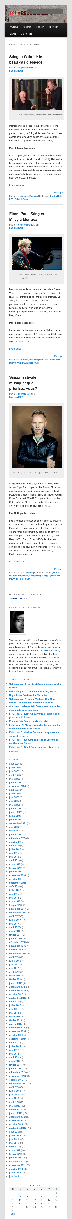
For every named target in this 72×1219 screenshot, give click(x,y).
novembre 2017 (17, 908)
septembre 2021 (17, 823)
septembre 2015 (17, 997)
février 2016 (15, 979)
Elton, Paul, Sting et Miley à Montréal (26, 216)
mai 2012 (14, 1142)
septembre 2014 (17, 1038)
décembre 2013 (17, 1072)
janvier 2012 (15, 1157)
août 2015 (14, 1001)
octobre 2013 (16, 1079)
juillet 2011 (15, 1172)
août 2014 (14, 1042)
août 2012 (14, 1131)
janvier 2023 (15, 812)
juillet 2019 (15, 849)
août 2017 (14, 916)
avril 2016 (14, 971)
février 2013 (15, 1109)
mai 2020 (14, 826)
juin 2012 (14, 1139)
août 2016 (14, 957)
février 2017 (15, 934)
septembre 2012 (17, 1127)
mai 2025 (14, 800)
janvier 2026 (15, 782)
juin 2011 (14, 1176)
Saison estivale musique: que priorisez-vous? (23, 382)
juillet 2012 (15, 1135)
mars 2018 (14, 901)
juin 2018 (14, 894)
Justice (48, 572)
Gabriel (18, 199)
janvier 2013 (15, 1113)
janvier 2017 (15, 938)
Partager (58, 192)
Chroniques (26, 33)
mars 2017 (14, 931)
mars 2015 (14, 1016)
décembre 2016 (17, 942)
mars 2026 (14, 778)
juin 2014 (14, 1050)
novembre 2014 (17, 1031)
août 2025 (14, 789)
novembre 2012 (17, 1120)
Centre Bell (55, 196)
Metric (56, 572)
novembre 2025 (17, 786)
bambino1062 (16, 70)
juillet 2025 (15, 793)
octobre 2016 (16, 949)
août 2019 (14, 845)
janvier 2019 (15, 871)
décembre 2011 (17, 1161)
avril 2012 (14, 1146)
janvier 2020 (15, 834)
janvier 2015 (15, 1024)
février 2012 (15, 1153)
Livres (13, 33)
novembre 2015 (17, 990)
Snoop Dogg (35, 575)
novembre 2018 (17, 875)
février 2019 (15, 867)
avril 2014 (14, 1057)
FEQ (11, 199)
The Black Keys (24, 578)
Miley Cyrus (15, 362)
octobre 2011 (16, 1168)
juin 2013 (14, 1094)
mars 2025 (14, 804)
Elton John (55, 359)
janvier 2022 (15, 819)
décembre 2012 (17, 1116)
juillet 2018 (15, 890)
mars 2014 (14, 1061)
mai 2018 (14, 897)
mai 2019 (14, 856)
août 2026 (14, 763)
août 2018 (14, 886)
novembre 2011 (17, 1165)
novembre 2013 (17, 1076)
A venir (24, 196)
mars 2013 (14, 1105)
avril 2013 (14, 1102)
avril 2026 (14, 775)
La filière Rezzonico (49, 650)
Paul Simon (27, 362)
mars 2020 (14, 830)
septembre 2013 (17, 1083)
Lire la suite (16, 185)
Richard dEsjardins (18, 575)
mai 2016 (14, 968)
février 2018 (15, 905)
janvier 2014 (15, 1068)
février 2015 (15, 1020)
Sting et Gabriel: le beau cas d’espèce (25, 59)
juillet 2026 (15, 767)
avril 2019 (14, 860)
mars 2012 (14, 1150)
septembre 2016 (17, 953)
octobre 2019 (16, 841)
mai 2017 (14, 923)
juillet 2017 (15, 919)
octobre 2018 (16, 879)
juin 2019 (14, 853)
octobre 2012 (16, 1124)
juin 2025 (14, 797)
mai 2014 (14, 1053)
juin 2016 (14, 964)
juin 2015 (14, 1009)
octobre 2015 (16, 994)
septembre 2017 (17, 912)
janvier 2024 (15, 808)
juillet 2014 (15, 1046)
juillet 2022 (15, 815)
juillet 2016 (15, 960)
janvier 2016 (15, 983)
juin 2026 (14, 771)
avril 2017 (14, 927)
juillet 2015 (15, 1005)
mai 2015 (14, 1012)
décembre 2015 (17, 986)
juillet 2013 (15, 1090)
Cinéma (27, 26)
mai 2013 (14, 1098)
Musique (14, 26)
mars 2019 (14, 864)
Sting (25, 199)
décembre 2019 (17, 838)
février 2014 (15, 1064)
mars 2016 (14, 975)
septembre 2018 (17, 882)
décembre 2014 (17, 1027)
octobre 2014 (16, 1035)
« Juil (12, 1213)
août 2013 (14, 1087)
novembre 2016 (17, 945)
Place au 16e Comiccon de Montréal (28, 721)
